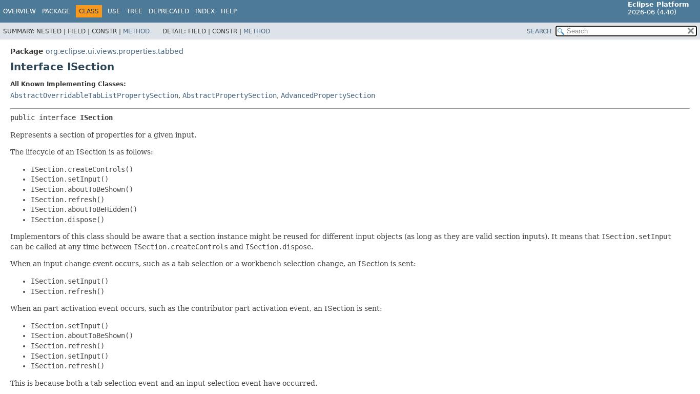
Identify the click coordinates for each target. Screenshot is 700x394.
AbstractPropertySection (229, 95)
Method (136, 31)
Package (56, 11)
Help (229, 11)
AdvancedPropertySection (328, 95)
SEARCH (539, 31)
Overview (19, 11)
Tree (134, 11)
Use (114, 11)
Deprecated (169, 11)
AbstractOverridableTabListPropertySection (94, 95)
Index (205, 11)
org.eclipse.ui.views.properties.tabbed (114, 51)
